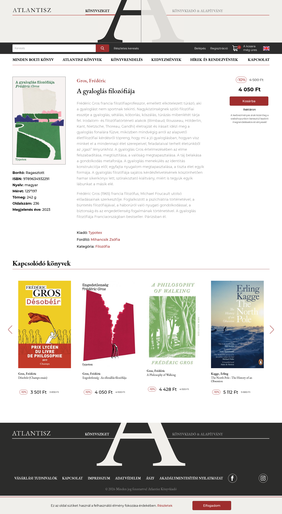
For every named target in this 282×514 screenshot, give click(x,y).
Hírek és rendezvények (214, 59)
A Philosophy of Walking (161, 375)
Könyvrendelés (127, 59)
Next (272, 329)
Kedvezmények (166, 59)
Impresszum (99, 478)
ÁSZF (150, 478)
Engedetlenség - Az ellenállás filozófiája (104, 378)
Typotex (95, 233)
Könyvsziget (97, 11)
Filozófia (102, 246)
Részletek (164, 505)
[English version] (266, 48)
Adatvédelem (128, 478)
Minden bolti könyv (33, 59)
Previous (10, 329)
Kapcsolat (259, 59)
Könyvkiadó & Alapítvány (197, 11)
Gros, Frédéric (91, 80)
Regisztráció (219, 48)
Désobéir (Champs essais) (32, 378)
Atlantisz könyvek (82, 59)
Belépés (200, 48)
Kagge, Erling (219, 373)
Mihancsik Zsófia (105, 239)
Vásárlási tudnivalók (35, 478)
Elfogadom (211, 505)
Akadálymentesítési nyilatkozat (191, 478)
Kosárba (249, 101)
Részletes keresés (126, 48)
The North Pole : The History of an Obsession (231, 379)
